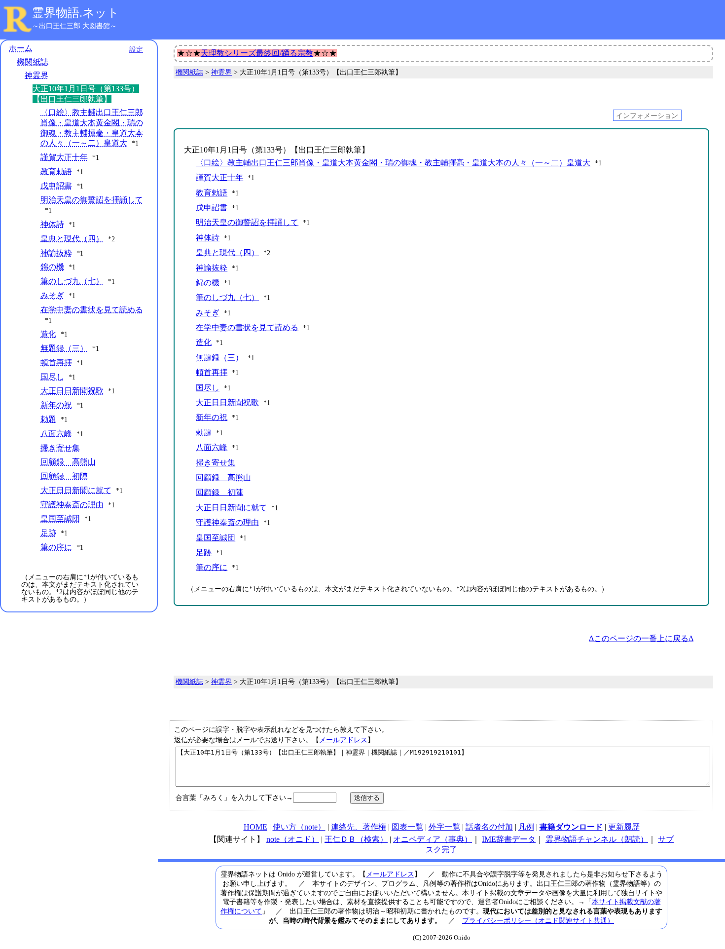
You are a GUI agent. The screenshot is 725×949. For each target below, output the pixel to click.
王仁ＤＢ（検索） (356, 839)
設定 (136, 49)
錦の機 (52, 267)
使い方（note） (299, 827)
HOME (255, 827)
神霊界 (36, 75)
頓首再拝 (56, 362)
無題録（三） (64, 348)
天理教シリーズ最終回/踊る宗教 (257, 53)
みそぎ (52, 295)
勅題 (48, 419)
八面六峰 (56, 433)
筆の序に (56, 547)
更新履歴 (624, 827)
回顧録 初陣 (64, 476)
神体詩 (52, 224)
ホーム (21, 48)
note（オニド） (292, 839)
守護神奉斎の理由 (72, 504)
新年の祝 (56, 405)
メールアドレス (343, 740)
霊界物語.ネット (75, 12)
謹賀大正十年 (64, 157)
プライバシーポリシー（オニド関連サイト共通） (538, 920)
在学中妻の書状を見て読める (91, 309)
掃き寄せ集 (60, 448)
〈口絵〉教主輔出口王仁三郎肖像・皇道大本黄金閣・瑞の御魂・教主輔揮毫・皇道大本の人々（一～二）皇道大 (393, 162)
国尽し (52, 377)
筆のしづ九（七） (72, 281)
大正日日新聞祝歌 (72, 390)
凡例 (526, 827)
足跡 (48, 533)
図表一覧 (407, 827)
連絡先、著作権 (358, 827)
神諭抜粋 (56, 253)
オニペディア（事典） (432, 839)
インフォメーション (647, 115)
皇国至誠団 (60, 518)
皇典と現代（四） (72, 238)
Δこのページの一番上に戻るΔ (641, 638)
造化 (48, 334)
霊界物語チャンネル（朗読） (596, 839)
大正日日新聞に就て (75, 490)
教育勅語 (56, 171)
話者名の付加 (489, 827)
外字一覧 (444, 827)
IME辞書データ (509, 839)
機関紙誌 (32, 62)
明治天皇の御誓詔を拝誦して (91, 199)
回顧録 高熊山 (68, 461)
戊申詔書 (56, 186)
